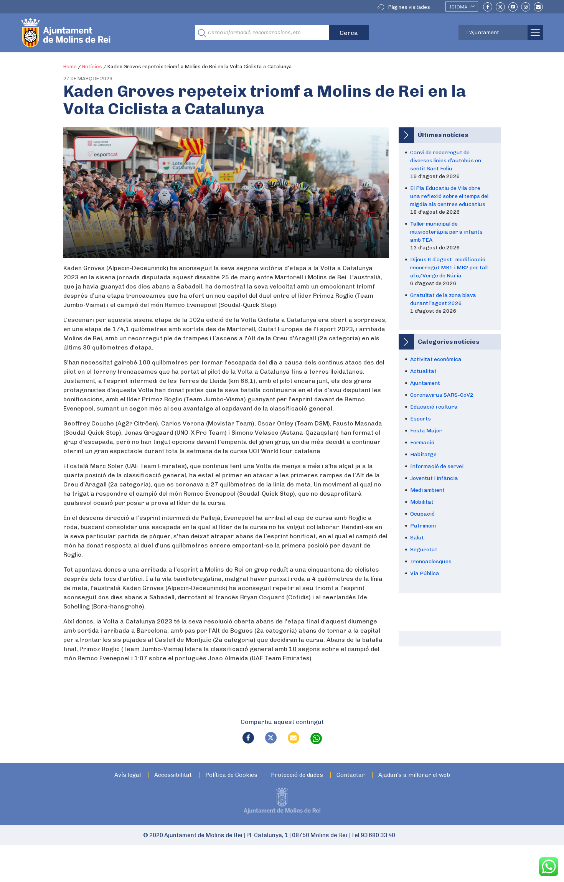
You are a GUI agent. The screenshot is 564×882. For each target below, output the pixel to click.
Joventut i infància (434, 478)
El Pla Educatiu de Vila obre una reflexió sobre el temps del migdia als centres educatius (449, 196)
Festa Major (426, 430)
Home (70, 66)
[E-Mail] (538, 7)
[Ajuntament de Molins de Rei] (94, 32)
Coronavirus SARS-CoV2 (441, 395)
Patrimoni (423, 526)
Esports (420, 418)
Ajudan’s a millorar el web (414, 775)
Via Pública (424, 573)
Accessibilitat (173, 775)
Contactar (350, 775)
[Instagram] (525, 7)
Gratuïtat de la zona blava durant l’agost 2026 (443, 299)
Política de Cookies (231, 775)
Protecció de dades (297, 775)
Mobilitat (422, 502)
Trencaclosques (431, 561)
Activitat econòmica (436, 359)
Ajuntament (425, 383)
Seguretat (423, 549)
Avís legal (127, 775)
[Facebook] (487, 7)
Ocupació (422, 514)
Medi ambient (427, 490)
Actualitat (423, 371)
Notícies (92, 66)
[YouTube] (513, 7)
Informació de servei (436, 466)
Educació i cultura (434, 407)
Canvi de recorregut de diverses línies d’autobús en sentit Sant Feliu (445, 160)
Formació (422, 442)
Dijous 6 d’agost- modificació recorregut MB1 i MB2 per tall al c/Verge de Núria (449, 267)
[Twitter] (500, 7)
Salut (417, 537)
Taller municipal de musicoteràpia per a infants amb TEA (446, 232)
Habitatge (423, 454)
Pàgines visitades (409, 7)
